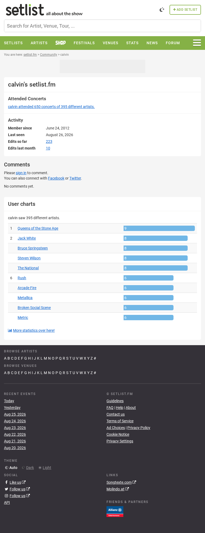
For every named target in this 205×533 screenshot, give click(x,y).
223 (49, 141)
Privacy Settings (120, 441)
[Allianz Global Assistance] (115, 511)
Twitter (75, 178)
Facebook (56, 178)
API (7, 502)
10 (48, 148)
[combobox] (102, 26)
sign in (21, 173)
